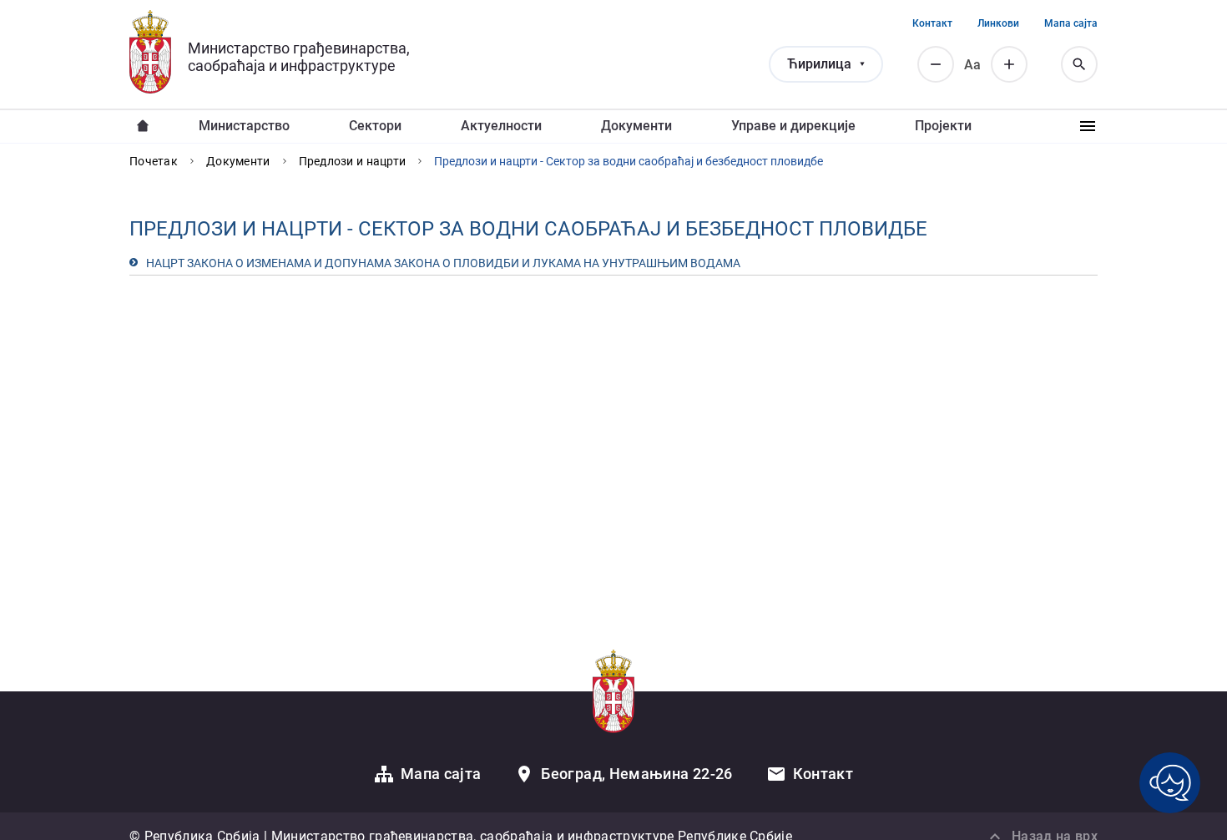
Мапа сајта (1071, 23)
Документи (636, 126)
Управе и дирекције (793, 126)
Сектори (375, 126)
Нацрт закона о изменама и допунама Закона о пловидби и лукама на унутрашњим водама (443, 263)
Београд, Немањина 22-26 (636, 773)
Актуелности (501, 126)
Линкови (998, 23)
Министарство (244, 126)
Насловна (142, 126)
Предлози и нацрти (352, 161)
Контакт (932, 23)
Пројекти (943, 126)
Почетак (153, 161)
